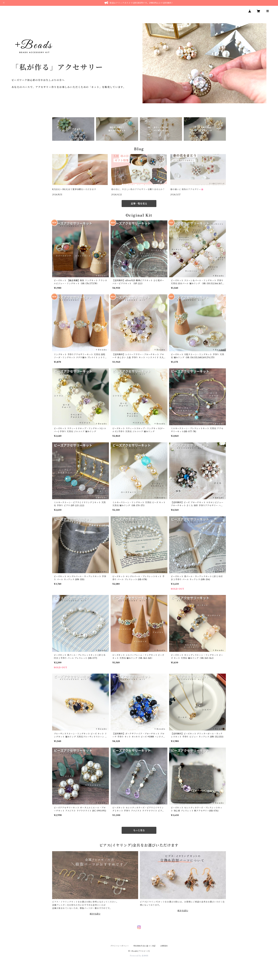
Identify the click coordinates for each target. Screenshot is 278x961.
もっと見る (139, 830)
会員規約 (164, 946)
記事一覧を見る (139, 203)
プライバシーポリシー (119, 946)
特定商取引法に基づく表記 (144, 946)
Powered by (136, 956)
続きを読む (95, 914)
